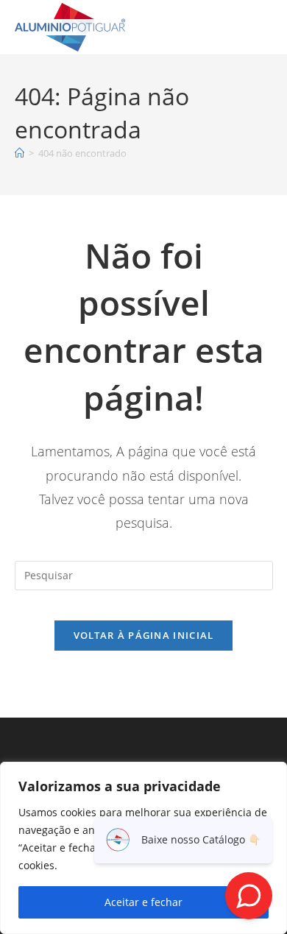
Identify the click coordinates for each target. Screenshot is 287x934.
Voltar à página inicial (144, 635)
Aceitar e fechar (143, 902)
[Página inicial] (19, 153)
